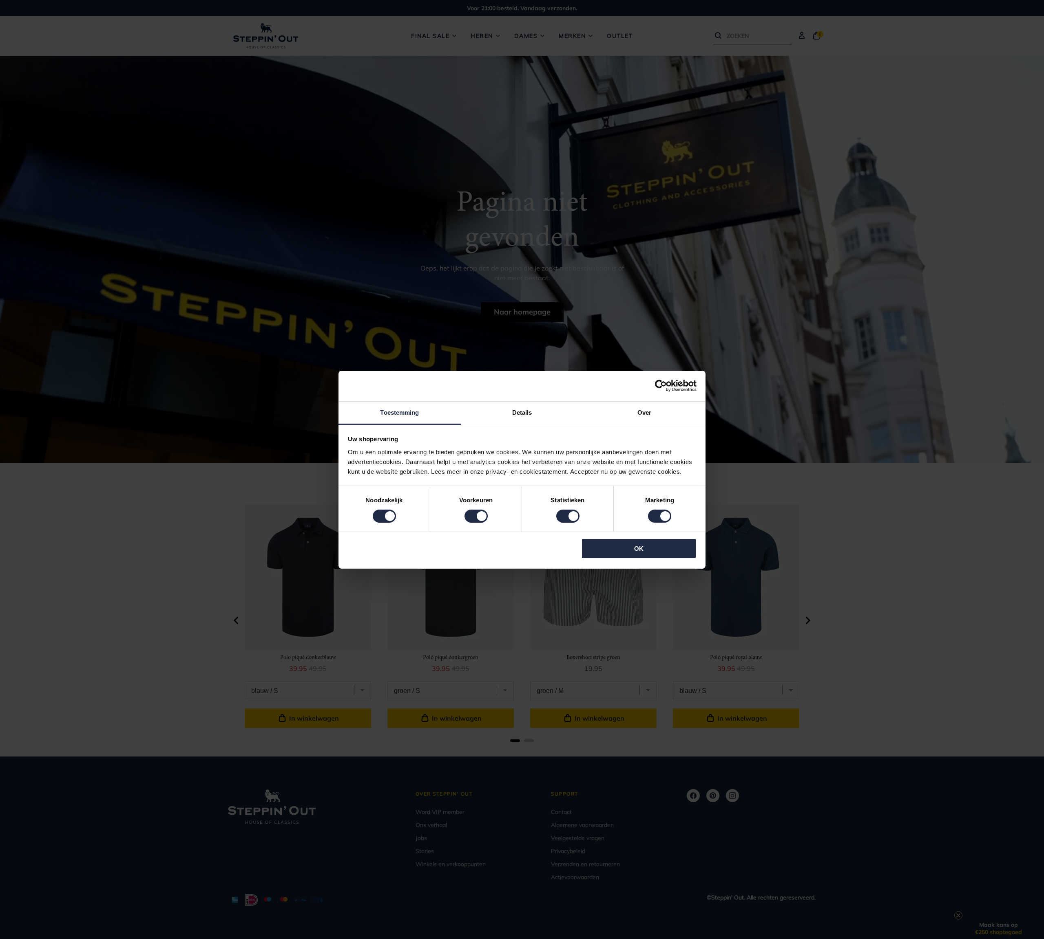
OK (639, 548)
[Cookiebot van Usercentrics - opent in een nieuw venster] (661, 386)
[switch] (476, 516)
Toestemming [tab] (399, 412)
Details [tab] (522, 412)
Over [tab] (644, 412)
